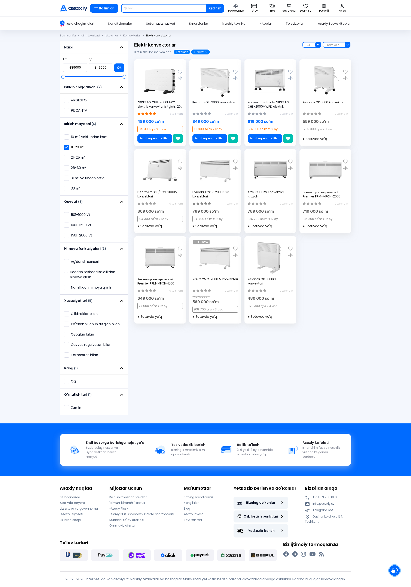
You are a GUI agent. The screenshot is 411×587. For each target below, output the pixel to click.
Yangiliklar (191, 503)
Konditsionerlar (120, 23)
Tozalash (182, 52)
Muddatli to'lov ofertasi (126, 520)
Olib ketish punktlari (261, 516)
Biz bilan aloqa (70, 520)
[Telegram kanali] (295, 554)
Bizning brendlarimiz (198, 497)
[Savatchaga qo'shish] (178, 138)
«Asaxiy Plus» (118, 508)
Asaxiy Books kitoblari (334, 23)
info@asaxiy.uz (324, 503)
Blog (187, 508)
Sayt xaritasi (193, 520)
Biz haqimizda (70, 497)
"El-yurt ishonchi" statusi (127, 503)
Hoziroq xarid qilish (154, 138)
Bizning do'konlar (260, 502)
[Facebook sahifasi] (286, 554)
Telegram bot (322, 510)
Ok (119, 67)
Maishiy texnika (234, 23)
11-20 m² (198, 52)
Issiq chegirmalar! (80, 23)
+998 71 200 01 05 (325, 497)
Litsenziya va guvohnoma (79, 508)
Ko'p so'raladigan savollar (128, 497)
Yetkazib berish (261, 530)
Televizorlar (295, 23)
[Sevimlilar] (180, 71)
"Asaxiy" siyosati (71, 514)
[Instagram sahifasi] (303, 554)
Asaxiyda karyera (72, 503)
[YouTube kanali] (312, 554)
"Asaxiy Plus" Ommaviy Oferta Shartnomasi (141, 514)
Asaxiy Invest (193, 514)
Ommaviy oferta (122, 525)
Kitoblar (266, 23)
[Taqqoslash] (180, 78)
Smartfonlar (198, 23)
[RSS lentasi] (321, 554)
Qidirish (215, 8)
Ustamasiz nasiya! (160, 23)
